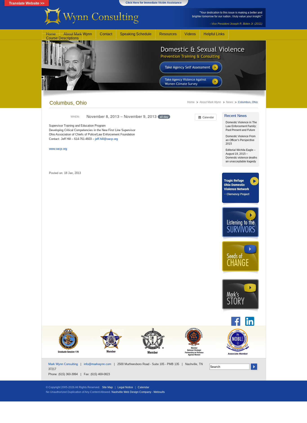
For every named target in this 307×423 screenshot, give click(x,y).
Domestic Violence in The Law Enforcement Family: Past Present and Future (241, 126)
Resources (168, 34)
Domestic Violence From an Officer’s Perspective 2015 (241, 140)
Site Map (107, 387)
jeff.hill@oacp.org (106, 139)
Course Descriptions (62, 38)
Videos (190, 34)
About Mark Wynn (210, 102)
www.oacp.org (58, 148)
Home (191, 102)
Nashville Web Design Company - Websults (138, 392)
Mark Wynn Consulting (63, 364)
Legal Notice (125, 387)
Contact (106, 34)
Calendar (143, 387)
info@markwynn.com (97, 364)
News (229, 102)
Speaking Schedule (135, 34)
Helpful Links (214, 34)
